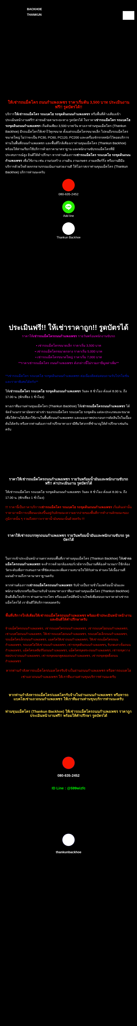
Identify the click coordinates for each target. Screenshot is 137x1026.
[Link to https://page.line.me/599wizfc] (68, 207)
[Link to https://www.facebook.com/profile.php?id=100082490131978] (68, 228)
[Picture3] (36, 1011)
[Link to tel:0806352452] (68, 185)
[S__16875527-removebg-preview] (106, 1011)
